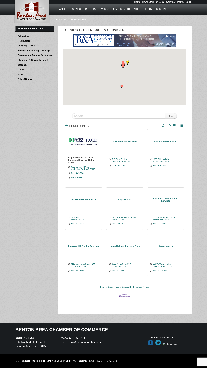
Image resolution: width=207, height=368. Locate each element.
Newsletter (147, 2)
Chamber (61, 9)
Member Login (184, 2)
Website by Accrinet (107, 361)
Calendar (170, 2)
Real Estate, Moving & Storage (34, 50)
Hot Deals (159, 2)
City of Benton (25, 79)
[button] (121, 87)
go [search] (172, 116)
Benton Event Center (126, 9)
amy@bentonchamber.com (84, 342)
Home (137, 2)
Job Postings (144, 287)
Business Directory (83, 9)
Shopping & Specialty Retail (33, 60)
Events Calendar (122, 287)
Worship (22, 65)
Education (23, 36)
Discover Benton (155, 9)
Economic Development (71, 19)
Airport (21, 69)
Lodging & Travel (27, 46)
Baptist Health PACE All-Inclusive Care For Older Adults (81, 160)
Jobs (20, 74)
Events (104, 9)
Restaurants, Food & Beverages (35, 55)
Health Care (24, 41)
